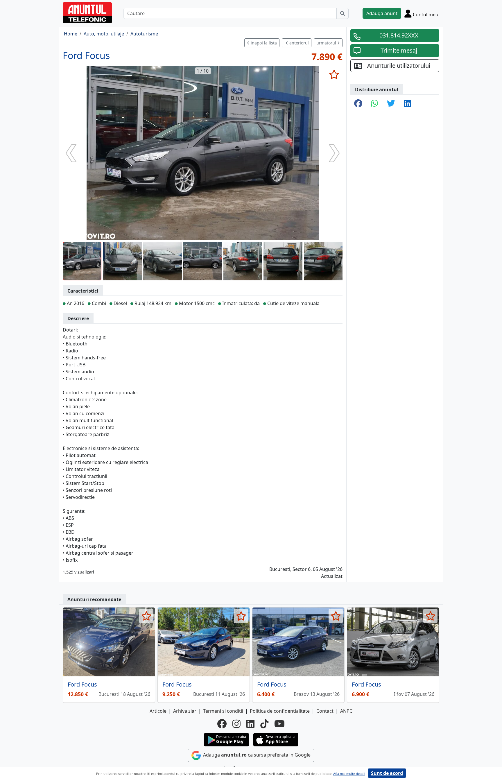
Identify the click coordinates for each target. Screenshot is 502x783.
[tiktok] (264, 724)
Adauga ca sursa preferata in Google (256, 755)
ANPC (346, 711)
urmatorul (326, 43)
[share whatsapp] (374, 103)
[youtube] (279, 724)
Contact (325, 711)
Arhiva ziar (184, 711)
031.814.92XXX (398, 35)
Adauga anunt (381, 13)
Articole (158, 711)
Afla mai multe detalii (349, 773)
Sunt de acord (387, 773)
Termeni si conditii (223, 711)
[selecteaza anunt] (334, 74)
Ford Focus (82, 684)
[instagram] (236, 724)
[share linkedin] (407, 103)
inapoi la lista (263, 43)
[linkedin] (250, 724)
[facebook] (222, 724)
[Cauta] (342, 13)
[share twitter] (391, 103)
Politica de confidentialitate (280, 711)
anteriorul (298, 43)
